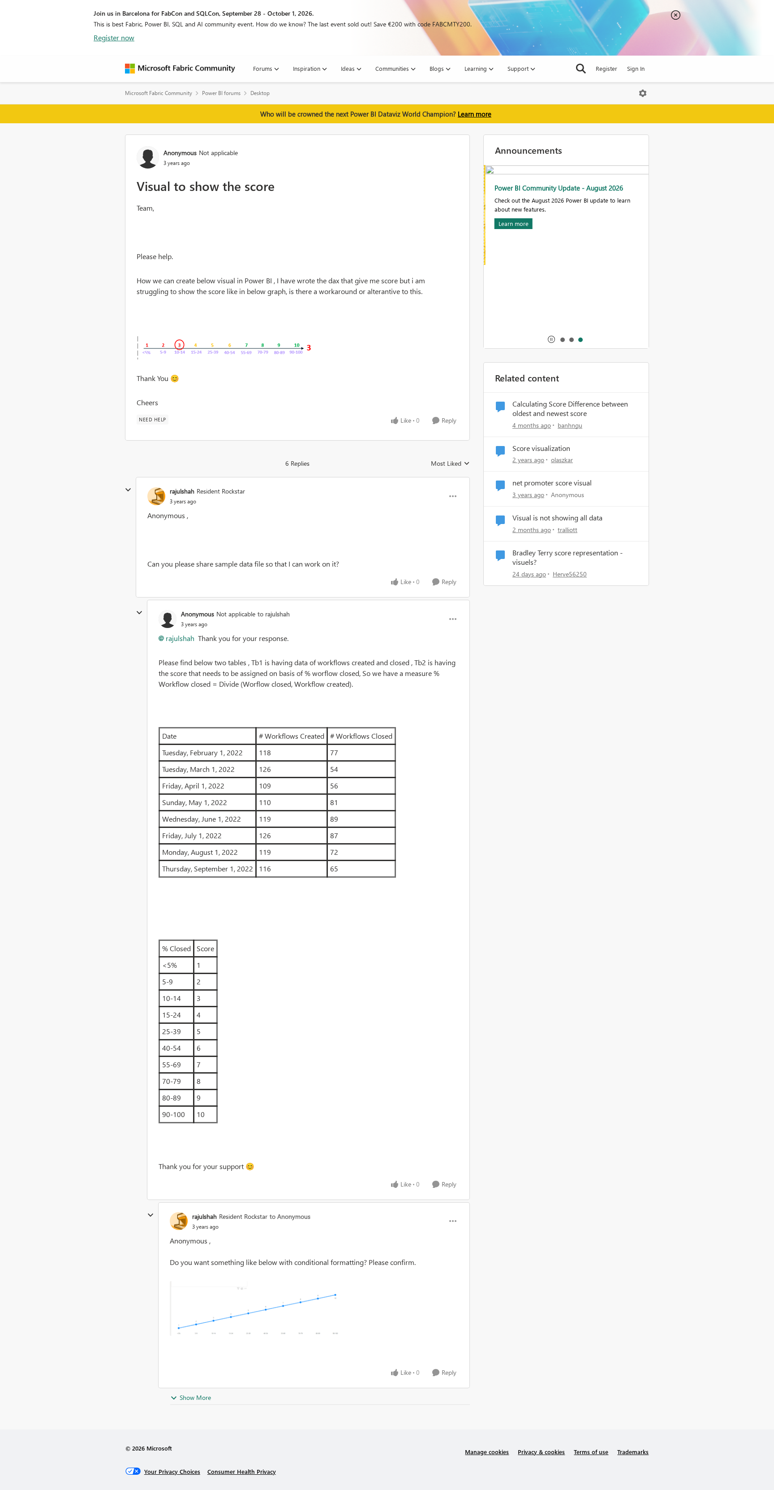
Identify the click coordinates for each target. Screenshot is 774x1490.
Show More (195, 1397)
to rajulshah (274, 614)
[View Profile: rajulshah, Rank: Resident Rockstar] (156, 496)
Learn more (474, 113)
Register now (114, 37)
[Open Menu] (642, 93)
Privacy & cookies (541, 1451)
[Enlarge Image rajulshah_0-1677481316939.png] (256, 1308)
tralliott (567, 529)
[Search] (581, 68)
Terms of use (591, 1451)
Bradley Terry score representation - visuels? (567, 557)
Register (606, 68)
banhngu (570, 425)
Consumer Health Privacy (241, 1471)
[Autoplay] (551, 339)
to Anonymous (290, 1216)
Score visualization (541, 448)
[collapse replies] (128, 490)
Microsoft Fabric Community (158, 93)
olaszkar (562, 459)
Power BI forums (221, 93)
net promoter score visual (552, 482)
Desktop (260, 93)
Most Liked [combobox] (450, 463)
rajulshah (182, 491)
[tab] (562, 339)
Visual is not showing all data (557, 517)
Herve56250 (570, 574)
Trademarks (633, 1451)
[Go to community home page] (180, 69)
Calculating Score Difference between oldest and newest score (570, 408)
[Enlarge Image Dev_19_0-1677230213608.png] (226, 347)
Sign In (636, 68)
